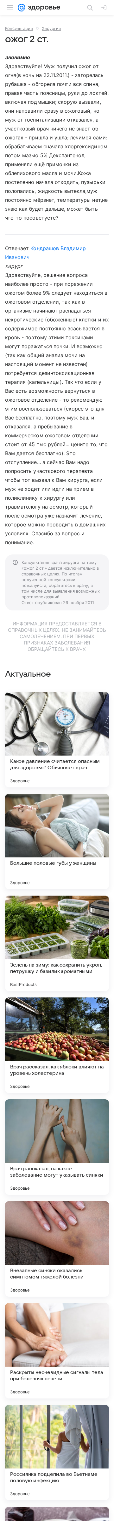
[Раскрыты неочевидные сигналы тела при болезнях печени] (57, 1350)
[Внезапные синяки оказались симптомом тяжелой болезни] (57, 1249)
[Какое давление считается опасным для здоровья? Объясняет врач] (57, 739)
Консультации (19, 28)
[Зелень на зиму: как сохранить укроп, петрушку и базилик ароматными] (57, 943)
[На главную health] (42, 7)
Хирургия (51, 28)
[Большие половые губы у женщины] (57, 841)
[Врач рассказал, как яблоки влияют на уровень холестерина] (57, 1045)
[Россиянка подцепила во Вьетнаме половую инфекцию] (57, 1452)
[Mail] (21, 7)
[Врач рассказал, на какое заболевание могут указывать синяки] (57, 1147)
